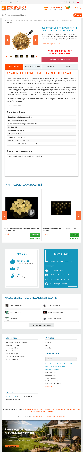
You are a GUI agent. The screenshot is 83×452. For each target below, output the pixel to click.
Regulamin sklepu (12, 353)
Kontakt (24, 2)
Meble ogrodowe (74, 409)
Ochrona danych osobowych (15, 356)
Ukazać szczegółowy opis (51, 44)
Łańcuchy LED (67, 20)
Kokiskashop (9, 20)
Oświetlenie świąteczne (52, 20)
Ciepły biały (9, 22)
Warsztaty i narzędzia (30, 409)
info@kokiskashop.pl (13, 399)
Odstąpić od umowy (13, 345)
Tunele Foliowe (44, 409)
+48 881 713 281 (11, 396)
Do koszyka (35, 235)
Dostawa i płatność (12, 351)
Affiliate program (12, 359)
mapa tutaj (48, 386)
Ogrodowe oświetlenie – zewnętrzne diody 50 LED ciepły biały (21, 229)
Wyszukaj (77, 15)
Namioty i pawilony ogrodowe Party (42, 411)
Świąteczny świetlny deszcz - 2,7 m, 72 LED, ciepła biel (59, 229)
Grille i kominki (55, 409)
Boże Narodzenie (36, 20)
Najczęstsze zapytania (8, 2)
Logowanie (62, 2)
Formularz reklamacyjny (14, 348)
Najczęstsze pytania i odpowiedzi (17, 342)
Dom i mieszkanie (22, 20)
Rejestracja (71, 2)
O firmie (48, 342)
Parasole (64, 409)
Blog (18, 2)
